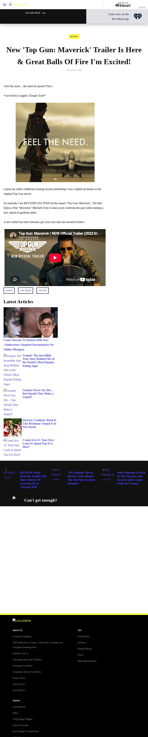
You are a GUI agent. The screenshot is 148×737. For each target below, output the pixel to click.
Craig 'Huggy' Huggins (22, 719)
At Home (82, 642)
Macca (15, 713)
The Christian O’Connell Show (26, 731)
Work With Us (19, 690)
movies (9, 290)
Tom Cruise (25, 290)
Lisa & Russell (19, 707)
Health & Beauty (85, 648)
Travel (80, 655)
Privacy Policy (19, 678)
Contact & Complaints (22, 636)
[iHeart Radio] (121, 500)
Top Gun (43, 290)
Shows (16, 700)
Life (79, 630)
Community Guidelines (22, 665)
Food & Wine (83, 636)
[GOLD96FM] (18, 4)
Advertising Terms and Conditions (27, 659)
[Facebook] (87, 500)
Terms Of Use (19, 684)
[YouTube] (113, 500)
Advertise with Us (20, 653)
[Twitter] (104, 500)
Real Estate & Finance (87, 661)
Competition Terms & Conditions (27, 672)
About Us (17, 630)
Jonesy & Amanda (20, 725)
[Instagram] (96, 500)
